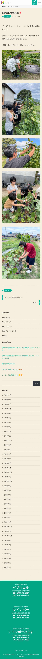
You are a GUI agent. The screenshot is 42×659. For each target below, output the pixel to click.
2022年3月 (7, 567)
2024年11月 (8, 436)
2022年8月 (7, 545)
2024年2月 (7, 463)
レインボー (7, 16)
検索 (36, 383)
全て (5, 335)
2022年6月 (7, 554)
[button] (39, 2)
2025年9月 (7, 400)
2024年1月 (7, 468)
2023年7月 (7, 495)
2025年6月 (7, 409)
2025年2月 (7, 427)
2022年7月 (7, 549)
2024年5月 (7, 449)
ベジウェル (8, 322)
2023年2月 (7, 517)
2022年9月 (7, 540)
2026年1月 (7, 395)
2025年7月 (7, 404)
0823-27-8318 (23, 593)
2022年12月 (8, 526)
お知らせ (7, 317)
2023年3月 (7, 513)
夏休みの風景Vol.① (8, 364)
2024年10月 (8, 440)
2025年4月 (7, 418)
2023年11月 (8, 477)
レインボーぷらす (10, 331)
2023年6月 (7, 499)
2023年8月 (7, 490)
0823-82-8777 (23, 615)
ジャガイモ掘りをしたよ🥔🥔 (12, 369)
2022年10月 (8, 536)
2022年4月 (7, 563)
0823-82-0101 (23, 637)
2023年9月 (7, 486)
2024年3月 (7, 459)
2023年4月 (7, 508)
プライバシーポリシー (21, 650)
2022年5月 (7, 558)
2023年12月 (8, 472)
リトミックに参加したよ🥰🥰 (12, 375)
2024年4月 (7, 454)
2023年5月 (7, 504)
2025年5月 (7, 413)
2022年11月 (8, 531)
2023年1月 (7, 522)
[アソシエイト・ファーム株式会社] (5, 2)
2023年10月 (8, 481)
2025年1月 (7, 431)
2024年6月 (7, 445)
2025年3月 (7, 422)
